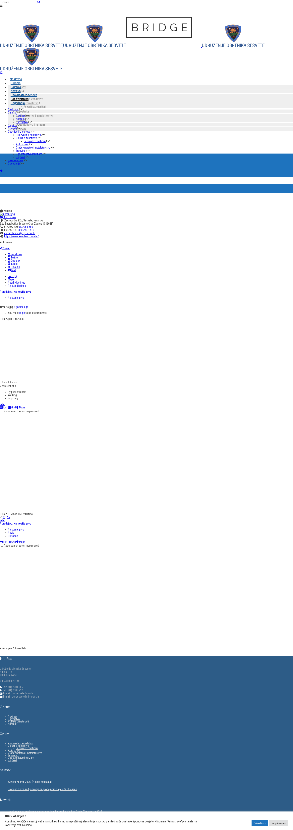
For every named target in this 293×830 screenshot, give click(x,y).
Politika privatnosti (18, 721)
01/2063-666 (26, 226)
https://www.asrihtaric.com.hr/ (21, 236)
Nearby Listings (16, 282)
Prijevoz (12, 760)
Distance (13, 535)
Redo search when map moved (21, 411)
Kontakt (12, 723)
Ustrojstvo (14, 719)
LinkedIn (15, 267)
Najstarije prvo (16, 297)
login (22, 312)
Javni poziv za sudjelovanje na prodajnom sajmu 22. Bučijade (42, 789)
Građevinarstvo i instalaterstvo (25, 753)
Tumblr (14, 263)
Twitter (14, 257)
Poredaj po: (15, 291)
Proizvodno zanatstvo (20, 743)
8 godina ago (21, 306)
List (5, 407)
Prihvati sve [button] (260, 823)
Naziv (11, 532)
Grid (13, 407)
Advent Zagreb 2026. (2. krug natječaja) (30, 781)
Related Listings (17, 285)
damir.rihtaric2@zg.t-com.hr (19, 233)
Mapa (11, 279)
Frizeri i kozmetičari (27, 748)
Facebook (16, 254)
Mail (13, 270)
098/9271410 (26, 230)
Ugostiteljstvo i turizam (21, 757)
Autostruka (9, 217)
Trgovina (13, 755)
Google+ (15, 260)
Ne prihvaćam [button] (279, 823)
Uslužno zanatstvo (18, 745)
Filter (2, 404)
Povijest (12, 716)
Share (6, 248)
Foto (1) (12, 276)
